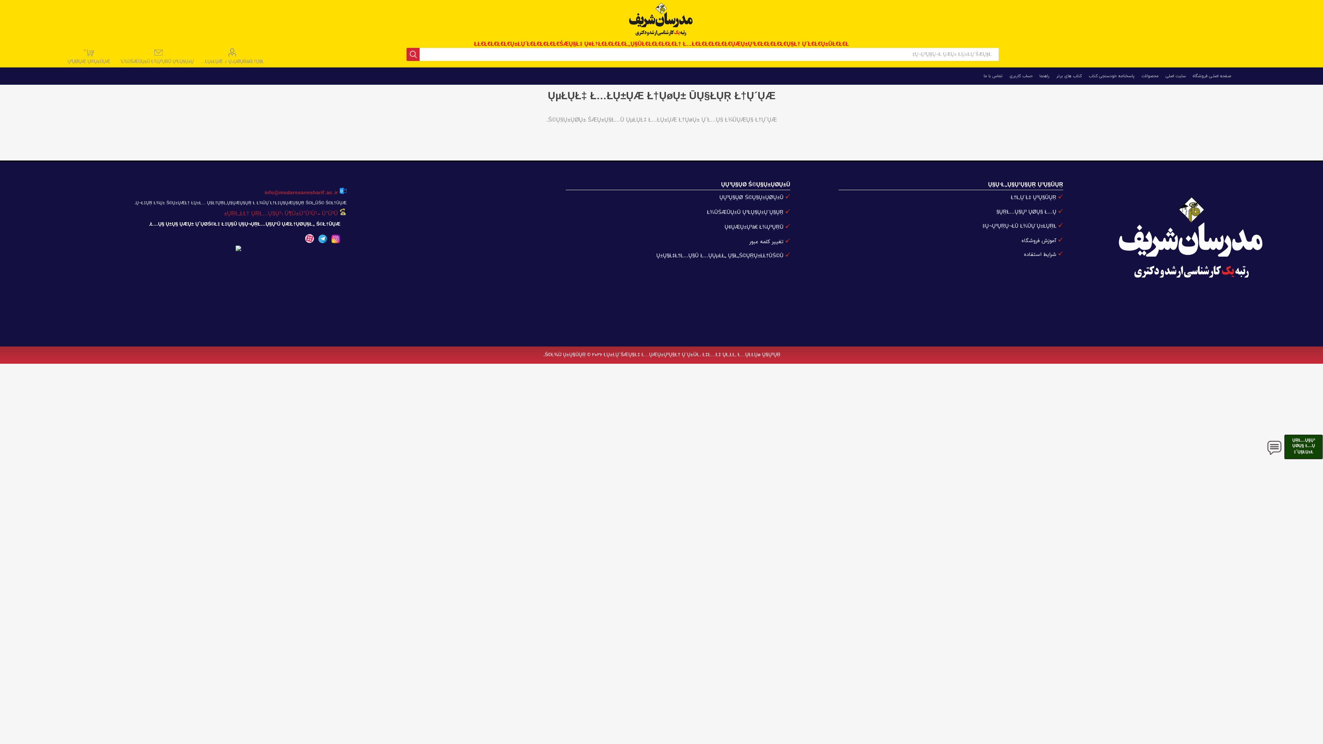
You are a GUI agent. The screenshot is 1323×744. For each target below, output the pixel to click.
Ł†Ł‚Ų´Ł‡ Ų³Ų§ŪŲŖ (1033, 198)
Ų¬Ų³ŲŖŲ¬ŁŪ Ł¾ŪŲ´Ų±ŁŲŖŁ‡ (1019, 226)
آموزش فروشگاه (1039, 241)
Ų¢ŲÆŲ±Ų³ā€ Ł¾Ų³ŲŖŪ (754, 227)
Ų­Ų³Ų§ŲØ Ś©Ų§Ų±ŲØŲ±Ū (751, 198)
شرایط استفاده (1040, 254)
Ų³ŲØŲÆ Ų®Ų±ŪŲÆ (89, 56)
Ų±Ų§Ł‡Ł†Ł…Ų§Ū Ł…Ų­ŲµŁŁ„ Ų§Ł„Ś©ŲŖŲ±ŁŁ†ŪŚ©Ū (719, 256)
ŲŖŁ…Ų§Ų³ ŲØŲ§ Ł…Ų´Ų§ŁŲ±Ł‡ (1303, 446)
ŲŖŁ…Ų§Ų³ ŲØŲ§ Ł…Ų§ (1026, 212)
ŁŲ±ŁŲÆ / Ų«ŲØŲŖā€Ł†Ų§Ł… (232, 62)
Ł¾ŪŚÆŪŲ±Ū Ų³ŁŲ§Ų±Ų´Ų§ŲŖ (745, 212)
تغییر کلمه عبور (766, 242)
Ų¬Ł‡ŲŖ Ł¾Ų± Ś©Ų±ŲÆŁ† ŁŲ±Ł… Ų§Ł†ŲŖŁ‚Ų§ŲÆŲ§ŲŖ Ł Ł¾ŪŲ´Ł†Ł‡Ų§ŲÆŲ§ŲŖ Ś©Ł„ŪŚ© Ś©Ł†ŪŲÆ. (240, 203)
